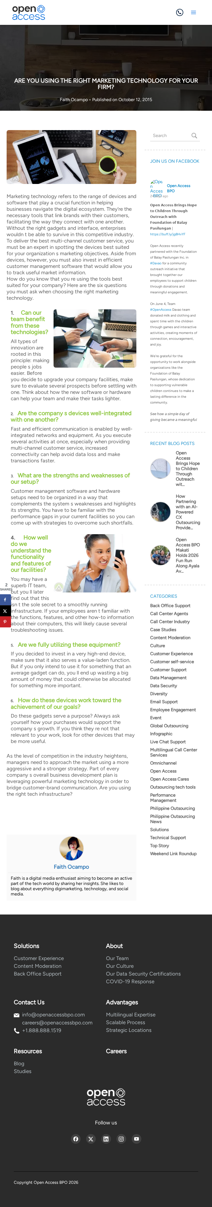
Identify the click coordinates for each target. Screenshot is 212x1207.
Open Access (163, 771)
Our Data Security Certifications (143, 974)
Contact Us (29, 1002)
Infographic (161, 733)
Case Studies (163, 629)
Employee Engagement (173, 709)
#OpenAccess (160, 310)
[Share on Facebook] (5, 599)
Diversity (158, 693)
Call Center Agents (169, 613)
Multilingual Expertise (130, 1014)
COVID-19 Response (130, 981)
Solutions (159, 829)
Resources (28, 1051)
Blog (19, 1063)
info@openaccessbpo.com (53, 1014)
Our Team (117, 958)
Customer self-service (172, 661)
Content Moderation (170, 637)
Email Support (164, 701)
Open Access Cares (169, 779)
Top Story (159, 845)
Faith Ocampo (74, 99)
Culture (157, 645)
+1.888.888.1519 (41, 1030)
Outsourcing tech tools (172, 787)
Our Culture (120, 966)
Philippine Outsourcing (172, 808)
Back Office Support (170, 605)
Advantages (122, 1002)
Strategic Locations (129, 1030)
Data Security (163, 685)
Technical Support (168, 837)
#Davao (155, 263)
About (114, 946)
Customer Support (168, 669)
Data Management (168, 677)
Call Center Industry (170, 621)
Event (155, 717)
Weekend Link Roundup (173, 853)
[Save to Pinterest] (5, 621)
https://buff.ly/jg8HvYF (168, 234)
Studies (22, 1071)
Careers (116, 1051)
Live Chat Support (168, 741)
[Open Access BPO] (106, 1097)
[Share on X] (5, 610)
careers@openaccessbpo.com (57, 1022)
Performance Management (163, 797)
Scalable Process (125, 1022)
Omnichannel (163, 763)
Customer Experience (171, 653)
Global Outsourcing (169, 725)
